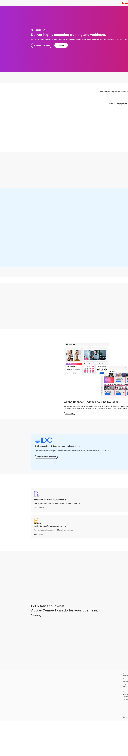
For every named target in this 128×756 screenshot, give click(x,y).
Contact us (36, 615)
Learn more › (70, 413)
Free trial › (61, 45)
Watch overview (43, 45)
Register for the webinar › (46, 457)
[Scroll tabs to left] (1, 103)
